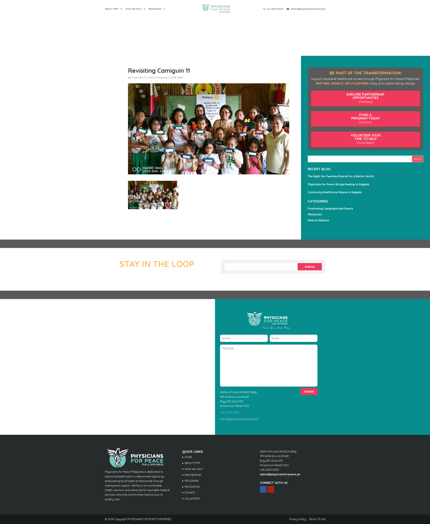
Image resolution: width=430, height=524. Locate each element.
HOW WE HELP (133, 9)
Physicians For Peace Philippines (150, 77)
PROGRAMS (192, 481)
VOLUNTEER (192, 498)
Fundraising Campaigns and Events (330, 208)
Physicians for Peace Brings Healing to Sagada (338, 184)
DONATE (190, 492)
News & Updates (318, 220)
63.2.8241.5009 (274, 9)
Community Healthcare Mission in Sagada (335, 192)
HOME (188, 457)
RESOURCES (155, 9)
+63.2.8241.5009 (229, 412)
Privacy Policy (297, 519)
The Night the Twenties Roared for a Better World (341, 176)
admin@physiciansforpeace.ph (307, 9)
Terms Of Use (317, 519)
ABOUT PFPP (112, 9)
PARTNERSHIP (193, 475)
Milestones (315, 214)
